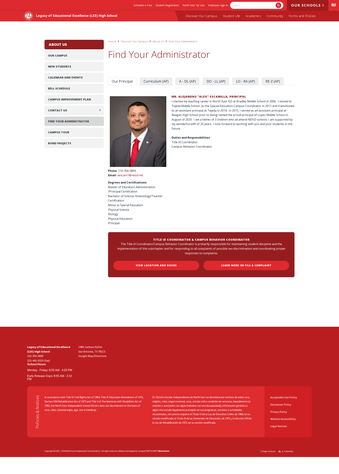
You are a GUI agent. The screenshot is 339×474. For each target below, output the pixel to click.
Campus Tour (58, 132)
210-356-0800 (35, 356)
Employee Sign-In (218, 5)
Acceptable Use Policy (283, 397)
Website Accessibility (283, 419)
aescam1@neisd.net (130, 175)
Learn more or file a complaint (246, 265)
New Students (59, 66)
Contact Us (57, 110)
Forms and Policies (302, 16)
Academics (253, 16)
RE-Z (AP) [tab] (273, 81)
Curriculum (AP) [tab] (156, 81)
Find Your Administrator (183, 41)
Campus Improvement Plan (69, 99)
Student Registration (167, 5)
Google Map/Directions (92, 356)
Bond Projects (59, 143)
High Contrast (269, 451)
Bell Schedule (59, 88)
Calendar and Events (65, 77)
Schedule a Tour (143, 5)
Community (275, 16)
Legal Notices (278, 426)
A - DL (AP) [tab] (187, 81)
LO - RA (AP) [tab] (245, 81)
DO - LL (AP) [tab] (216, 81)
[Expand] (100, 110)
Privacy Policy (278, 412)
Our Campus (57, 55)
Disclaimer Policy (280, 404)
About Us (158, 41)
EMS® (155, 451)
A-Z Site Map (287, 451)
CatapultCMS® (144, 451)
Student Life (231, 16)
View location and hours (156, 265)
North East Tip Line (194, 5)
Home (112, 41)
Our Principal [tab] (122, 81)
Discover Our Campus (201, 16)
